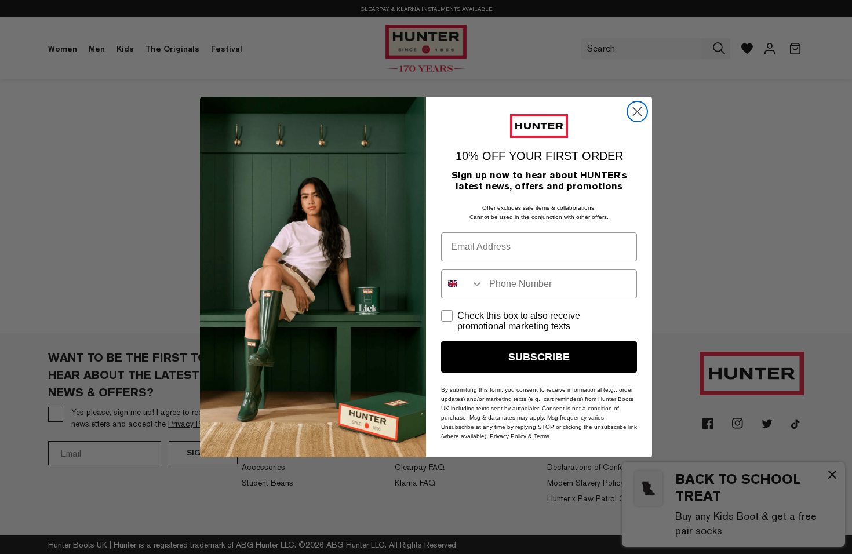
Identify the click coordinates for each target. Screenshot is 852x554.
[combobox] (462, 284)
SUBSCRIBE (539, 357)
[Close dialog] (637, 111)
